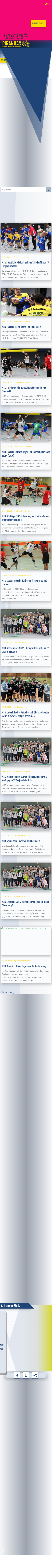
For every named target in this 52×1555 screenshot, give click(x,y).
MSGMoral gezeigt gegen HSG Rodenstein (21, 326)
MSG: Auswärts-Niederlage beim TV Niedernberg (24, 966)
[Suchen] (48, 189)
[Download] (26, 1375)
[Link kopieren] (17, 1375)
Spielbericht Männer (22, 257)
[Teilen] (35, 1375)
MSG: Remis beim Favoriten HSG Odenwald (21, 841)
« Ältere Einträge (8, 992)
